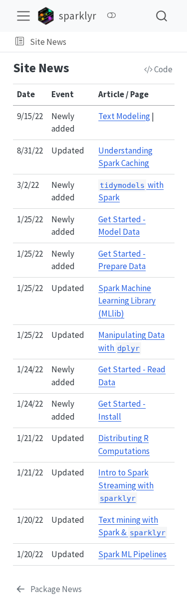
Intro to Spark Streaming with (126, 485)
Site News (48, 41)
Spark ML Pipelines (132, 554)
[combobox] (162, 15)
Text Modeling (124, 116)
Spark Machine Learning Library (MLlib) (127, 301)
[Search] (161, 15)
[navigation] (124, 42)
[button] (19, 42)
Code (163, 69)
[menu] (23, 15)
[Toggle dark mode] (111, 15)
